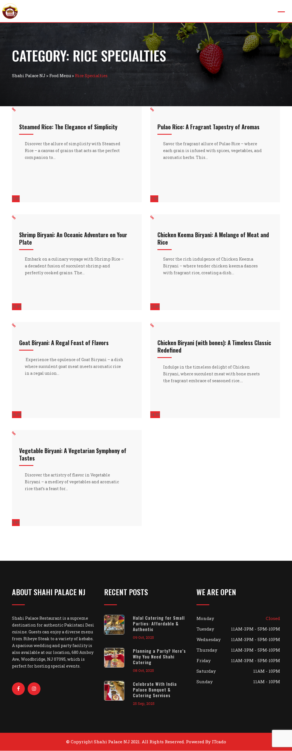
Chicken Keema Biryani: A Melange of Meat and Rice (213, 238)
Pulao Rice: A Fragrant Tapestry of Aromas (208, 126)
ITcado (219, 741)
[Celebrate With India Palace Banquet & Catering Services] (118, 691)
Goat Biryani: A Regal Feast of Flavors (64, 342)
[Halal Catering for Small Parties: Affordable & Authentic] (118, 625)
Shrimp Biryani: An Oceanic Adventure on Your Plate (73, 238)
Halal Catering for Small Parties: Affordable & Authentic (159, 623)
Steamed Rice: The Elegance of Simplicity (68, 126)
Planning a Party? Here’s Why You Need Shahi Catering (159, 656)
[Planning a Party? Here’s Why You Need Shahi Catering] (118, 658)
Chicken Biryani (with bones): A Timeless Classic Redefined (214, 346)
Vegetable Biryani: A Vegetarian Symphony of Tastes (72, 454)
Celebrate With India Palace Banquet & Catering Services (155, 689)
